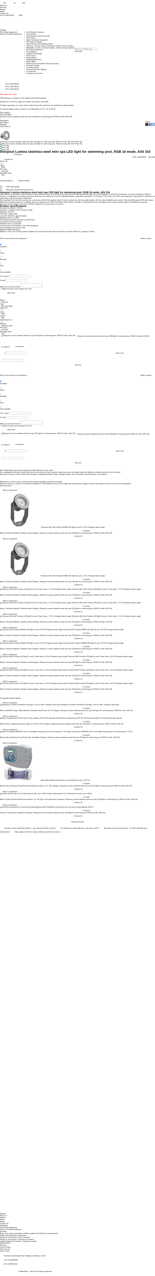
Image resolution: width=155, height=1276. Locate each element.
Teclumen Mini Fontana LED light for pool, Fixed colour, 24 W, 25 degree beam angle (100, 683)
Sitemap (3, 1245)
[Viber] (150, 124)
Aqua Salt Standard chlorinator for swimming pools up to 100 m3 (65, 780)
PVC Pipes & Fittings (34, 42)
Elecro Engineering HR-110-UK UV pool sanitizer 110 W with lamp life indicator (92, 718)
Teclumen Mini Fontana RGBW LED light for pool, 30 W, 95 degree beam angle (93, 629)
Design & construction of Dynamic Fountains (17, 1239)
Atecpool (151, 157)
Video (2, 11)
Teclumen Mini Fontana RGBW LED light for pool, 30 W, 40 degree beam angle (93, 643)
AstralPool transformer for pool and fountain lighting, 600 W (70, 807)
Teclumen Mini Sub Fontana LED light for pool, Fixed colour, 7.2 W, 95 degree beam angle (106, 589)
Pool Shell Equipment (34, 50)
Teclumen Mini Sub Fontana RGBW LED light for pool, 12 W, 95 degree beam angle (73, 527)
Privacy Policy (5, 1247)
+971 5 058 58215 (7, 15)
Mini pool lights (5, 115)
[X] (146, 124)
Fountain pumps (32, 67)
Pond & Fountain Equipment (11, 1229)
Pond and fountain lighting (36, 69)
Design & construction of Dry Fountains (15, 1237)
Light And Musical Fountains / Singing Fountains (18, 1241)
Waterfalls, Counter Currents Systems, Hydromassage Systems (50, 48)
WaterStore (24, 1271)
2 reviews (86, 708)
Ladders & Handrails (34, 54)
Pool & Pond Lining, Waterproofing (39, 44)
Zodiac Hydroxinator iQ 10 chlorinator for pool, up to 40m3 (69, 793)
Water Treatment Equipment (37, 40)
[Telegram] (153, 124)
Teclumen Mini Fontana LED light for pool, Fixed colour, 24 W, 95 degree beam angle (100, 656)
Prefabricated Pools (33, 60)
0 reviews (86, 531)
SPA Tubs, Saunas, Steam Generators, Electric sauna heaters (50, 46)
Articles (3, 9)
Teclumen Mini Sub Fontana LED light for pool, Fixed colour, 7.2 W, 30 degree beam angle (106, 603)
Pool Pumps (30, 38)
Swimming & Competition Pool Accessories (42, 64)
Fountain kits (31, 71)
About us (3, 5)
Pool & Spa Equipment (8, 1227)
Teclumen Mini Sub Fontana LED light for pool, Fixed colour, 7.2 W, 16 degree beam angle (106, 616)
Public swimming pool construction (13, 1235)
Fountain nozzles (32, 65)
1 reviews (86, 721)
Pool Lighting (31, 52)
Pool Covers (31, 56)
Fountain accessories (34, 73)
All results (78, 51)
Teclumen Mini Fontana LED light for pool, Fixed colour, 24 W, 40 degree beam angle (100, 670)
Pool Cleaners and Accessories (38, 36)
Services (3, 7)
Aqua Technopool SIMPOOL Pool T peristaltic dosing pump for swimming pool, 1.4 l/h (100, 731)
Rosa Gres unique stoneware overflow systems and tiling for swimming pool (29, 1233)
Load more (80, 822)
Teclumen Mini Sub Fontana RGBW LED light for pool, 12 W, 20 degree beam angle (73, 576)
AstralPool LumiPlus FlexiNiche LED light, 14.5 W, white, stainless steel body (90, 705)
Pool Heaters (31, 34)
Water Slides (31, 61)
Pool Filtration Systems (35, 32)
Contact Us (4, 13)
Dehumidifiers (31, 58)
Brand (2, 1221)
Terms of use (5, 1249)
